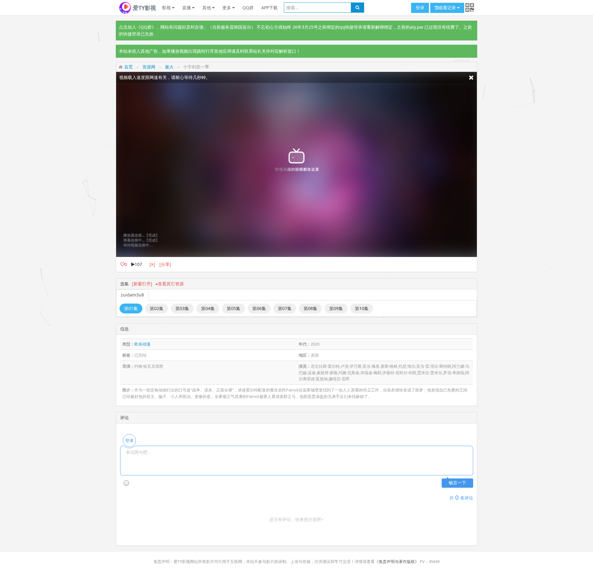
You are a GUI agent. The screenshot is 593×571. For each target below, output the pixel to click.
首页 (128, 67)
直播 (187, 7)
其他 (207, 7)
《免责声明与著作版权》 (397, 561)
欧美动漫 (142, 344)
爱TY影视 (143, 7)
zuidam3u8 (132, 295)
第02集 (156, 308)
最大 (169, 67)
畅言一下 (457, 483)
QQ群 (248, 7)
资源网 (148, 67)
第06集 (259, 308)
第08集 (310, 308)
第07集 (285, 308)
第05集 (233, 308)
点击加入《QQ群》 (137, 27)
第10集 (361, 308)
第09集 (336, 308)
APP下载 (269, 7)
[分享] (165, 264)
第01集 (131, 308)
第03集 (182, 308)
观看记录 (448, 7)
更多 (227, 7)
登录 (420, 7)
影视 (167, 7)
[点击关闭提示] (471, 77)
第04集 (208, 308)
